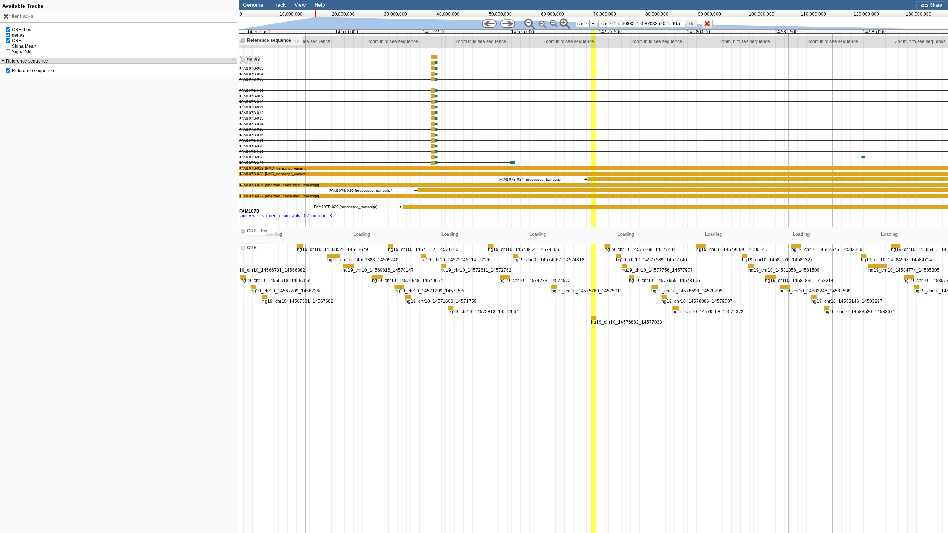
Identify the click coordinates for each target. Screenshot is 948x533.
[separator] (238, 266)
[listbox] (586, 23)
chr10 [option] (583, 23)
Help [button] (319, 5)
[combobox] (641, 23)
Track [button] (279, 5)
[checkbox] (709, 26)
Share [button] (935, 5)
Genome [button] (253, 5)
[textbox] (643, 23)
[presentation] (593, 23)
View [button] (300, 5)
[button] (691, 23)
